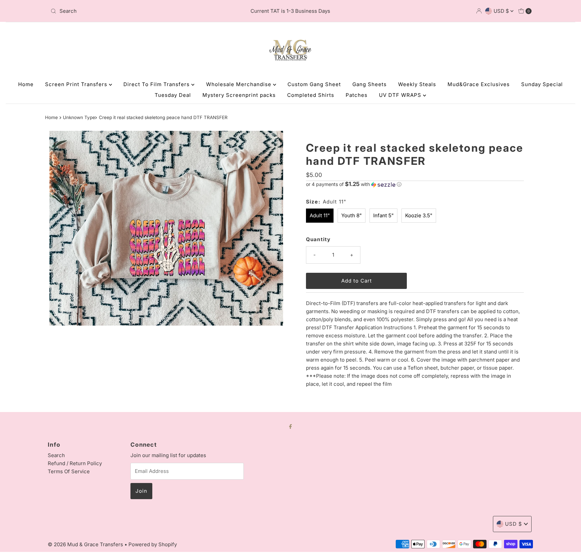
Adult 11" (320, 215)
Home (26, 84)
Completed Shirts (310, 95)
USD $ (502, 11)
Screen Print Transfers (77, 84)
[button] (415, 184)
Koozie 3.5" (418, 215)
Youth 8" (351, 215)
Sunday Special (542, 84)
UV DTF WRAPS (401, 95)
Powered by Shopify (152, 544)
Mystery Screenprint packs (239, 95)
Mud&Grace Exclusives (479, 84)
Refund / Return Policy (75, 463)
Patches (356, 95)
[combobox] (127, 11)
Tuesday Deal (173, 95)
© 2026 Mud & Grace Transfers (86, 544)
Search (56, 455)
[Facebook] (290, 426)
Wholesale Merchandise (239, 84)
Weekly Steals (417, 84)
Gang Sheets (369, 84)
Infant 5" (383, 215)
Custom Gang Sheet (314, 84)
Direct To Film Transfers (157, 84)
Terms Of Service (69, 471)
